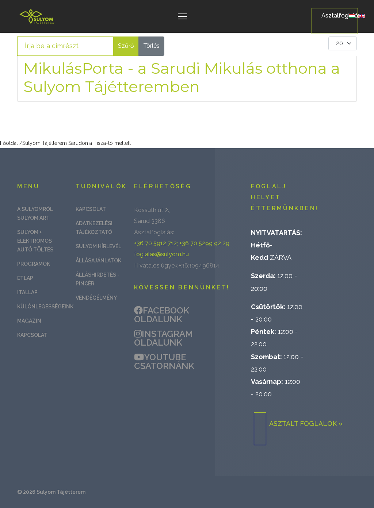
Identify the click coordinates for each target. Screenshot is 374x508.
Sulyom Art (33, 218)
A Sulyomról (35, 209)
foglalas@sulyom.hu (161, 254)
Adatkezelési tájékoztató (94, 227)
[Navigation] (182, 16)
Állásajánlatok (98, 260)
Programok (33, 264)
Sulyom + (29, 232)
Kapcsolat (32, 335)
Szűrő (126, 45)
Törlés (151, 45)
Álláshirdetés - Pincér (97, 279)
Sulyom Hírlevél (98, 246)
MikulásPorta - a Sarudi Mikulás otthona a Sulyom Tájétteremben (181, 77)
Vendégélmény (96, 298)
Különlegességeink (41, 306)
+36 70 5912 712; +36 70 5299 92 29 (181, 243)
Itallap (27, 292)
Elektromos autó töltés (35, 245)
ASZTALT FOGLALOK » (306, 423)
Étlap (25, 278)
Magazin (29, 321)
